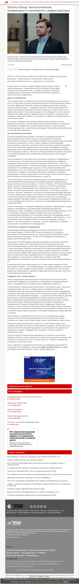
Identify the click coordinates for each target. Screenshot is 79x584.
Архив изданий (11, 512)
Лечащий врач (28, 553)
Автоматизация (67, 2)
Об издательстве (11, 510)
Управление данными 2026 (17, 416)
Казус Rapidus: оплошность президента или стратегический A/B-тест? (33, 456)
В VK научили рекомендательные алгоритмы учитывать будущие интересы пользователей (36, 464)
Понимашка (32, 555)
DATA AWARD (34, 2)
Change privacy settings (54, 512)
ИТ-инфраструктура (48, 2)
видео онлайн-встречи (50, 347)
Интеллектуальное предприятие (44, 564)
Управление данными (26, 561)
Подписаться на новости (20, 386)
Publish (41, 553)
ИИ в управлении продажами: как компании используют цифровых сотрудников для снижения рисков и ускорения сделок (22, 436)
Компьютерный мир (16, 550)
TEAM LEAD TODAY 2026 (17, 403)
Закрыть (66, 582)
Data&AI (40, 2)
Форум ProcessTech (14, 409)
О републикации (53, 510)
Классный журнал (15, 555)
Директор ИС (13, 553)
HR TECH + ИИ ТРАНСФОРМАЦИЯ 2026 (23, 422)
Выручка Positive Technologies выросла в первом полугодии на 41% (33, 492)
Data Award (10, 561)
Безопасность (58, 2)
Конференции (14, 2)
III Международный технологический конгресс (24, 397)
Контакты (44, 510)
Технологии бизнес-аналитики (49, 561)
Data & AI (9, 564)
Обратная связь (23, 510)
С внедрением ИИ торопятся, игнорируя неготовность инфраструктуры (34, 468)
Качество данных (22, 564)
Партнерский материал (52, 69)
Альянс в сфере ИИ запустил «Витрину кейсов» (25, 460)
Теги (61, 510)
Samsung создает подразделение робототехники (25, 489)
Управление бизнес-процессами (19, 566)
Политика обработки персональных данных (31, 512)
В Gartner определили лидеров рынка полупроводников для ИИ (31, 495)
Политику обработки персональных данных (48, 582)
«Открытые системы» (25, 2)
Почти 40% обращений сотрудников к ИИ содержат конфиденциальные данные (37, 480)
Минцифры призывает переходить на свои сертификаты (29, 477)
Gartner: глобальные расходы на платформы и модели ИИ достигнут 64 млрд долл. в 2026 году (39, 485)
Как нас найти (34, 510)
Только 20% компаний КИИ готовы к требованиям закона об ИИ (31, 471)
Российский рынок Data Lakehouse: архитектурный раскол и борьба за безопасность (39, 474)
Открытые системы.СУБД (41, 550)
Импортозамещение (24, 69)
